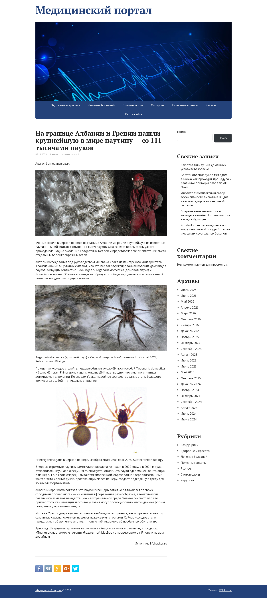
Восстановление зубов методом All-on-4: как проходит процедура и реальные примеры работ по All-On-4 (206, 181)
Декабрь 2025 (190, 331)
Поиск (181, 132)
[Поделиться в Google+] (66, 568)
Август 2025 (189, 355)
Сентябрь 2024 (191, 402)
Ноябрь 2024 (190, 390)
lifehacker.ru (158, 543)
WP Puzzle (225, 590)
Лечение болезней (101, 105)
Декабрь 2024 (190, 384)
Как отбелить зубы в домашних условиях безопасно (203, 167)
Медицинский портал (93, 10)
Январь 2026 (190, 325)
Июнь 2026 (189, 296)
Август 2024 (189, 408)
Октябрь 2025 (190, 343)
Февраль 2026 (191, 319)
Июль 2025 (188, 360)
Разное (211, 105)
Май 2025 (187, 372)
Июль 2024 (188, 414)
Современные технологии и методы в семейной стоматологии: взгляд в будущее (206, 215)
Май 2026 (187, 301)
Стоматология (133, 105)
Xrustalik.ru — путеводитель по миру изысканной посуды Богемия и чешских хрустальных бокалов (205, 229)
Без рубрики (189, 445)
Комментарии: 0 (70, 154)
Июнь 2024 (189, 419)
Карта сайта (133, 114)
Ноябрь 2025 (190, 337)
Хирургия (157, 105)
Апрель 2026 (190, 307)
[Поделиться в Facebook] (39, 568)
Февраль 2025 (191, 378)
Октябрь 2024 (190, 396)
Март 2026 (188, 313)
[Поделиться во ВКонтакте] (48, 568)
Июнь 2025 (189, 366)
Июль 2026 (188, 290)
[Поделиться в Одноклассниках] (57, 568)
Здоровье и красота (65, 105)
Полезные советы (185, 105)
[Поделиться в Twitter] (75, 568)
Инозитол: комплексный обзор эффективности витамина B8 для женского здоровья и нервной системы (204, 199)
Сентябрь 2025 (191, 349)
